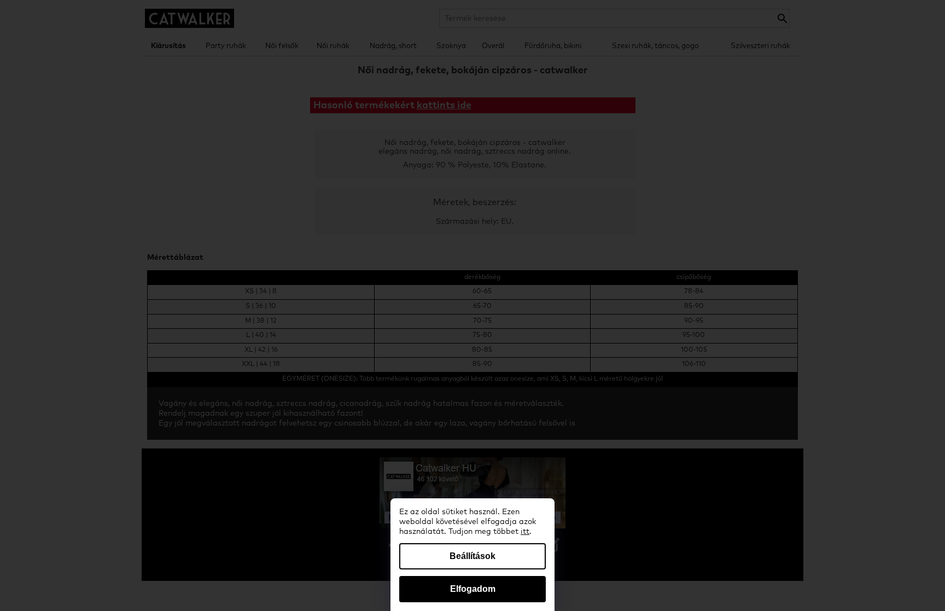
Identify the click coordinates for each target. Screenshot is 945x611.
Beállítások (472, 556)
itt (525, 532)
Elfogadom (472, 588)
